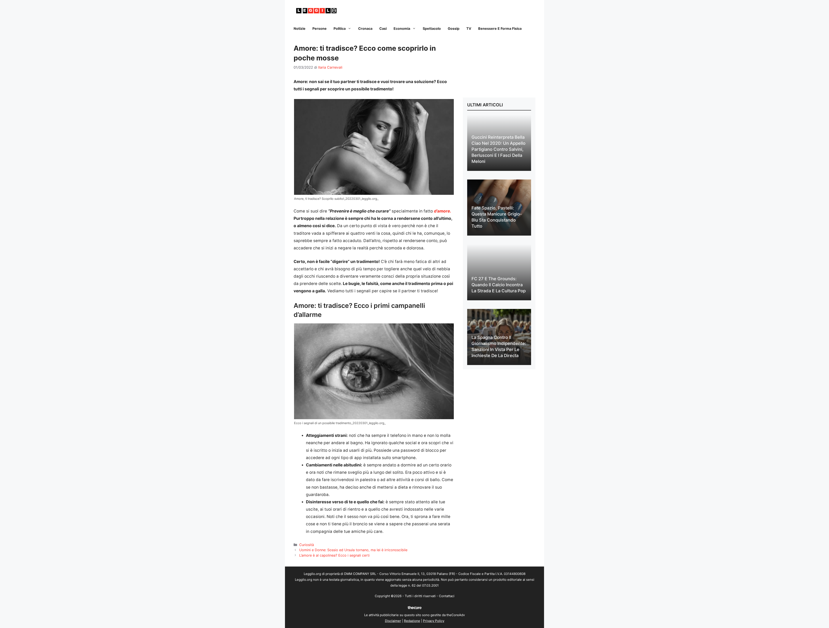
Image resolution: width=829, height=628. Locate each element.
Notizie (299, 28)
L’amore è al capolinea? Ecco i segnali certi (334, 555)
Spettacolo (432, 28)
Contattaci (446, 596)
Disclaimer (393, 621)
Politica (340, 28)
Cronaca (365, 28)
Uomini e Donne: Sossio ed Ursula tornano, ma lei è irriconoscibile (353, 550)
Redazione (412, 621)
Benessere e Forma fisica (500, 28)
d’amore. (442, 211)
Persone (319, 28)
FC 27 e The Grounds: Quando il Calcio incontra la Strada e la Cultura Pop (498, 284)
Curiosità (306, 545)
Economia (402, 28)
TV (468, 28)
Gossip (453, 28)
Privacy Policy (433, 621)
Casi (383, 28)
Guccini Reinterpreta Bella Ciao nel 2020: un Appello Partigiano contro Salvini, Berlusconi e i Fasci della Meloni (498, 149)
